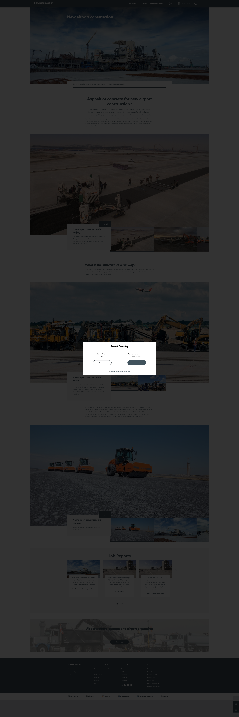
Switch (137, 363)
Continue (102, 363)
